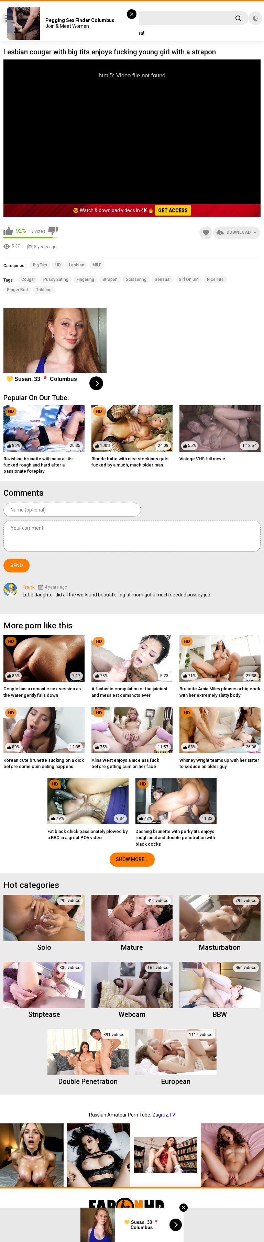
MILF (96, 265)
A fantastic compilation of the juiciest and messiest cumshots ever (129, 691)
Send (16, 565)
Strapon (110, 279)
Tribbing (44, 289)
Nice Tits (215, 279)
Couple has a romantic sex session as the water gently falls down (42, 691)
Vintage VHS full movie (202, 458)
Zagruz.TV (163, 1115)
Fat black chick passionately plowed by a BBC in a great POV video (87, 834)
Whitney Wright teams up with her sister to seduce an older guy (219, 763)
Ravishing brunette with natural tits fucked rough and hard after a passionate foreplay (38, 465)
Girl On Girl (189, 279)
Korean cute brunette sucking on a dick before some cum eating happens (43, 763)
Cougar (28, 279)
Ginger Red (17, 289)
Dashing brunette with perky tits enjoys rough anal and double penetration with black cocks (175, 837)
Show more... (132, 859)
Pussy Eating (55, 279)
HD (58, 265)
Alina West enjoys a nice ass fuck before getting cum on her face (125, 763)
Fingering (85, 279)
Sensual (162, 279)
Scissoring (136, 279)
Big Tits (40, 265)
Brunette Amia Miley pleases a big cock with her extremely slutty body (219, 691)
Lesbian (76, 265)
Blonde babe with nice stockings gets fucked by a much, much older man (129, 462)
